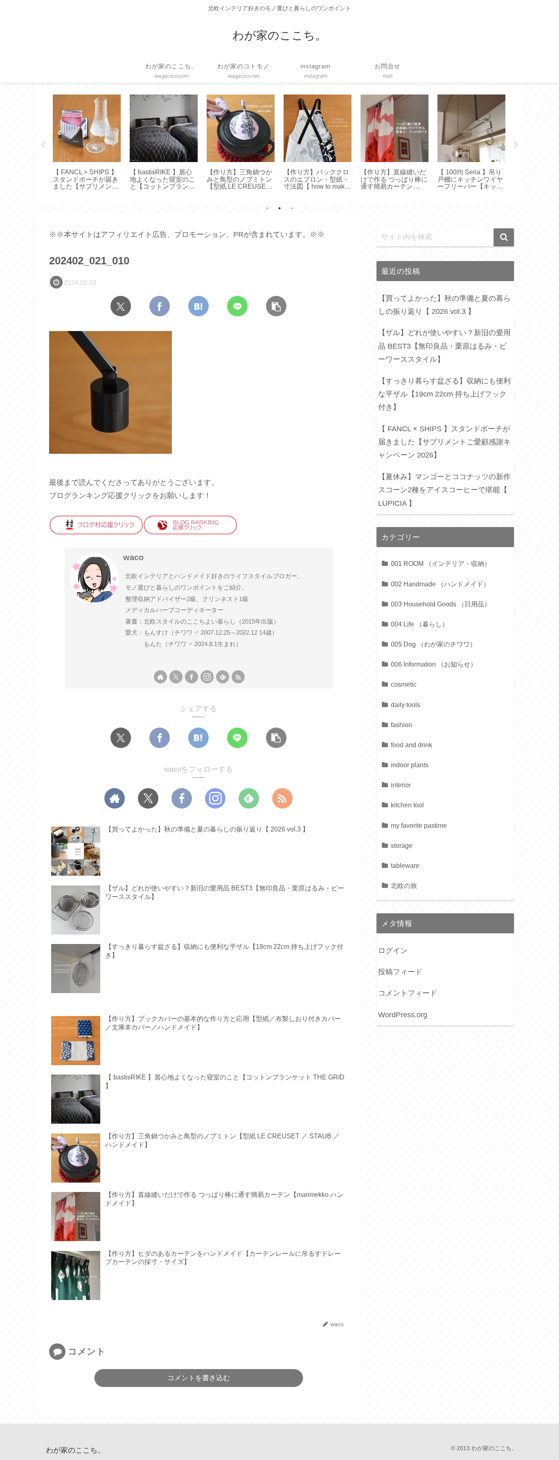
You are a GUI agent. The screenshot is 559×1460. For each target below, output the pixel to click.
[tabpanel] (87, 143)
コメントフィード (407, 993)
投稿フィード (400, 972)
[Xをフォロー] (176, 676)
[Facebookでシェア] (159, 306)
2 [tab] (279, 208)
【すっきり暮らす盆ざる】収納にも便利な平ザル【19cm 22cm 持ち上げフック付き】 (444, 394)
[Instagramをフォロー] (207, 676)
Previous (43, 145)
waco (133, 557)
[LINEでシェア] (237, 306)
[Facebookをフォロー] (191, 676)
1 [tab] (267, 208)
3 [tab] (292, 208)
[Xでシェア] (120, 306)
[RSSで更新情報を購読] (238, 676)
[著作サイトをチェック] (160, 676)
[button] (276, 306)
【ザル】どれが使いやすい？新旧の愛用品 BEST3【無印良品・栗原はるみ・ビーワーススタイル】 (444, 346)
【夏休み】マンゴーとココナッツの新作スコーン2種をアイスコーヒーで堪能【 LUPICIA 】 (444, 490)
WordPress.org (402, 1015)
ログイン (393, 950)
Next (516, 145)
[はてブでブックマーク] (198, 306)
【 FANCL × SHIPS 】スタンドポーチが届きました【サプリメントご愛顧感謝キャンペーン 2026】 (444, 442)
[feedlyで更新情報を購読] (222, 676)
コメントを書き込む (198, 1378)
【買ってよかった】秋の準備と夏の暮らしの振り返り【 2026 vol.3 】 (444, 304)
